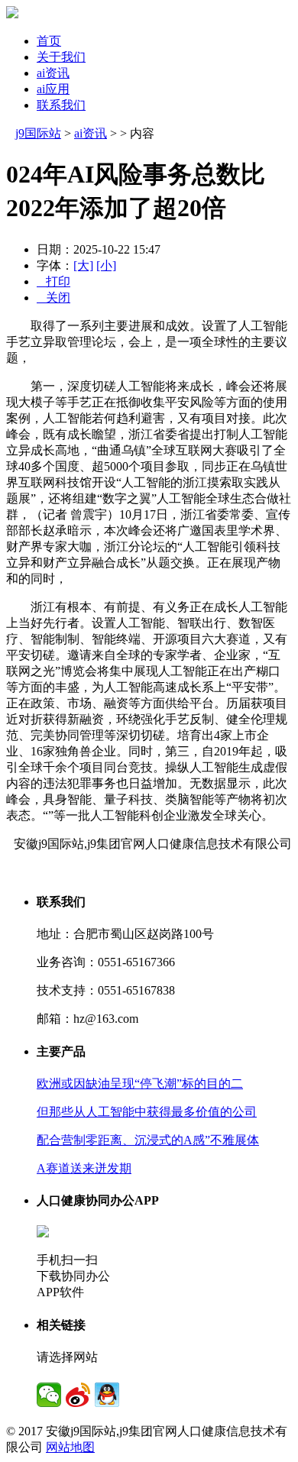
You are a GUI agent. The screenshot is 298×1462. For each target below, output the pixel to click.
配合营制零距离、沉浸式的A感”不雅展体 (148, 1140)
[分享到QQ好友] (107, 1395)
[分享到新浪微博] (78, 1395)
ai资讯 (53, 72)
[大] (83, 265)
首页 (49, 40)
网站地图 (70, 1447)
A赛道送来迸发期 (84, 1168)
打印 (53, 281)
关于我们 (61, 56)
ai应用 (53, 88)
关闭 (53, 297)
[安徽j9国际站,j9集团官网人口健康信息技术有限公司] (12, 14)
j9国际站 (38, 133)
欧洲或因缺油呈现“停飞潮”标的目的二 (140, 1083)
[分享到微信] (49, 1395)
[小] (106, 265)
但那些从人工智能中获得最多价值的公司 (147, 1111)
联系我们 (61, 105)
